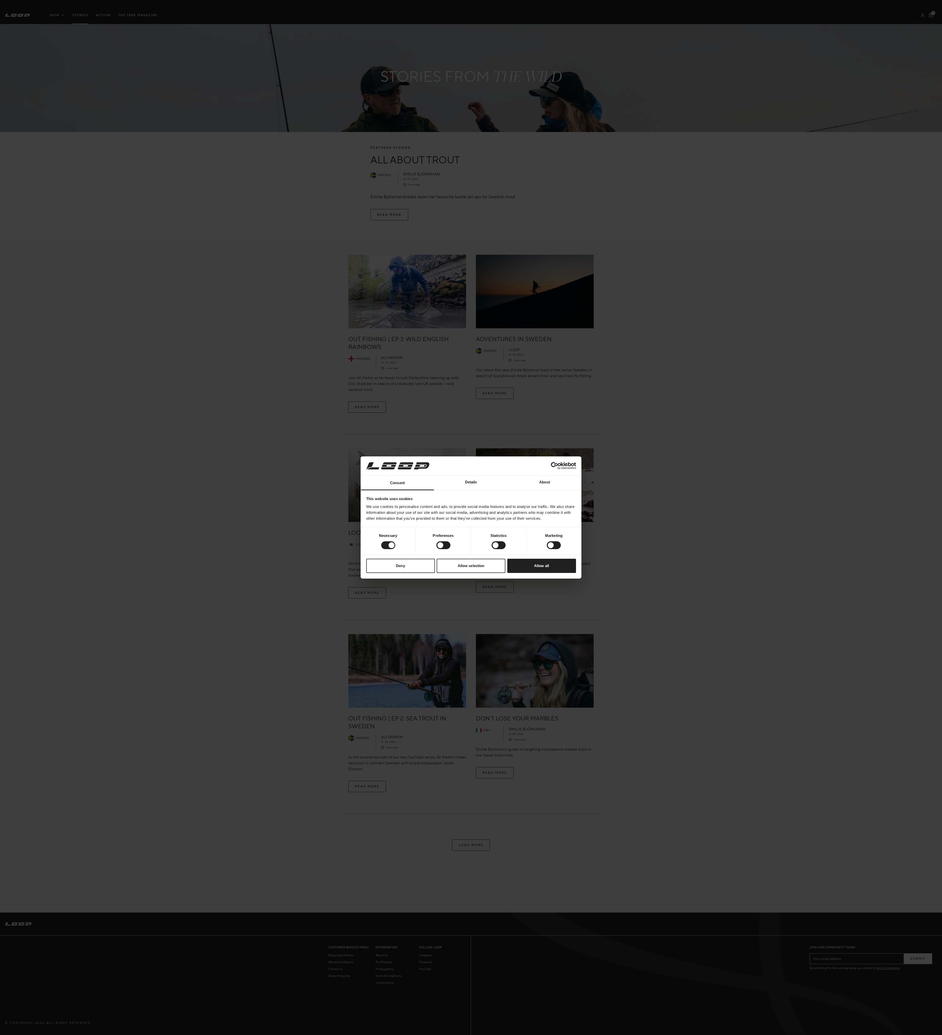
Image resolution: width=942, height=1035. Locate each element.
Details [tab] (471, 482)
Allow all (541, 566)
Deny (400, 566)
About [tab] (544, 482)
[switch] (443, 545)
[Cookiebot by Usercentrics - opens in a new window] (554, 465)
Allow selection (471, 566)
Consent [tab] (397, 483)
